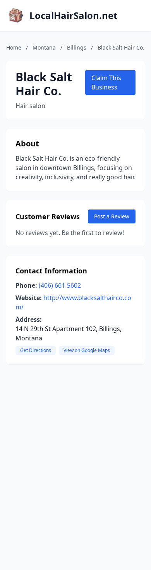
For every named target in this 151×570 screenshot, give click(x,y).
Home (13, 47)
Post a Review (111, 216)
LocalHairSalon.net (73, 15)
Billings (76, 47)
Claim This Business (106, 82)
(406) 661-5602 (60, 285)
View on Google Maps (86, 350)
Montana (44, 47)
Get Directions (35, 350)
